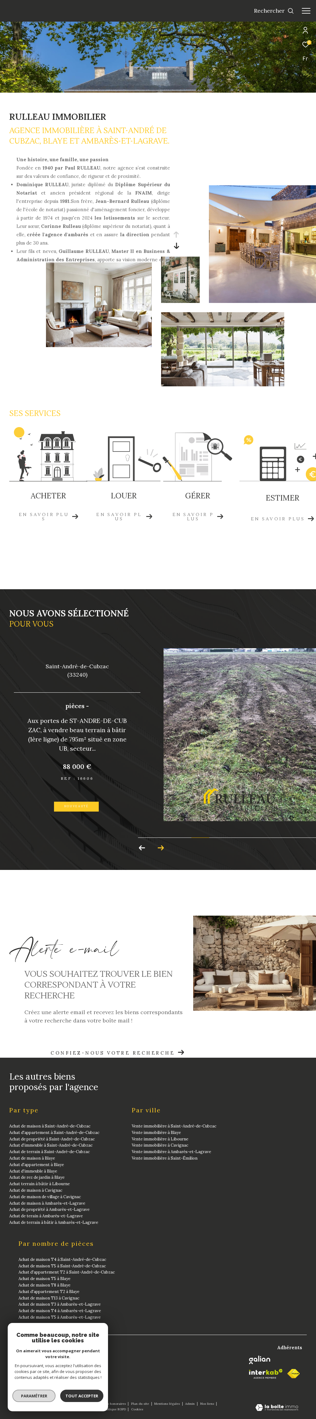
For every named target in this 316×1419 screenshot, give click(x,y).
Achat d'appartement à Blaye (36, 1164)
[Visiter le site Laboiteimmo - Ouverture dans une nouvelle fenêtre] (277, 1408)
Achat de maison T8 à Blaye (44, 1285)
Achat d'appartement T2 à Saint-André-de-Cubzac (67, 1272)
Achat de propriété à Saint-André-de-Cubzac (52, 1139)
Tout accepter (81, 1396)
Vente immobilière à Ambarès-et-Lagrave (171, 1151)
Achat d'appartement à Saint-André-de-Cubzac (54, 1132)
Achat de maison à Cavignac (35, 1190)
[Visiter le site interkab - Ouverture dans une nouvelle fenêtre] (266, 1374)
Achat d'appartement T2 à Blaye (49, 1291)
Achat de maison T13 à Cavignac (49, 1298)
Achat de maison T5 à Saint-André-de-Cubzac (62, 1266)
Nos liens (207, 1404)
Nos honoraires (115, 1404)
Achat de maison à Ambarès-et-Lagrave (47, 1203)
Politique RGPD (114, 1409)
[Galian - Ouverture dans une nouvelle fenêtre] (259, 1360)
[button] (160, 848)
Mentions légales (167, 1404)
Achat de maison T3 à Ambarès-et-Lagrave (60, 1304)
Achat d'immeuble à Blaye (33, 1171)
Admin (190, 1404)
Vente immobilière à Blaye (156, 1132)
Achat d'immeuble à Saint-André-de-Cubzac (51, 1145)
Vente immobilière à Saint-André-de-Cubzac (174, 1126)
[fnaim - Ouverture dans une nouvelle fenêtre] (293, 1373)
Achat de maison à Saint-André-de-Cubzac (49, 1126)
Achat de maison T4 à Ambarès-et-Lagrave (60, 1310)
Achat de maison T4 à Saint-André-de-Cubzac (62, 1259)
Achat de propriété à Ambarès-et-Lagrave (49, 1209)
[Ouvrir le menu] (306, 11)
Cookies (137, 1409)
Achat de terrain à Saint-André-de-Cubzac (49, 1151)
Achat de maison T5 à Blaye (44, 1278)
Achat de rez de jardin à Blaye (36, 1177)
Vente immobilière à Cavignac (160, 1145)
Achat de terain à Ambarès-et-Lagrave (46, 1216)
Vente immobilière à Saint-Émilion (165, 1158)
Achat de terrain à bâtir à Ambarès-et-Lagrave (53, 1222)
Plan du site (140, 1404)
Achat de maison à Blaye (32, 1158)
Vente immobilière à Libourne (160, 1139)
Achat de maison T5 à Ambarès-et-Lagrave (60, 1317)
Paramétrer (34, 1396)
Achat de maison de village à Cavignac (45, 1196)
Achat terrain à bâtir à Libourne (39, 1183)
